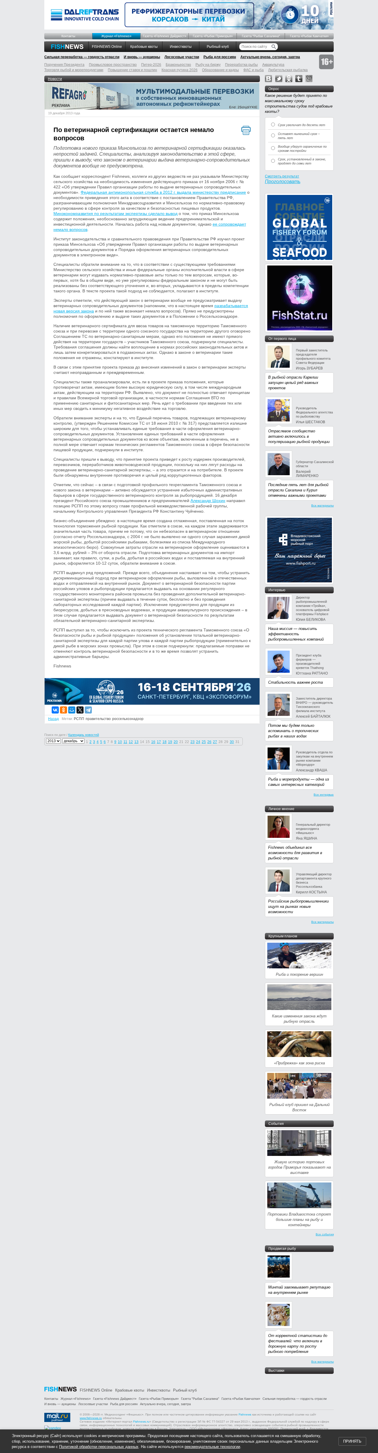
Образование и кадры (220, 70)
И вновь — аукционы (142, 57)
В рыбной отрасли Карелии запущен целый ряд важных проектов (293, 382)
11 (125, 742)
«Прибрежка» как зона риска (299, 1063)
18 (164, 742)
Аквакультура (273, 65)
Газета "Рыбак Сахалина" (261, 36)
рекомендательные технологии (212, 1446)
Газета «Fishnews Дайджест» (164, 36)
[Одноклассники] (63, 710)
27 (215, 742)
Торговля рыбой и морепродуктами (73, 70)
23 (192, 742)
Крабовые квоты (144, 47)
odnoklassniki (288, 78)
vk (268, 78)
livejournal (308, 78)
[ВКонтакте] (55, 710)
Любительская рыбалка (288, 70)
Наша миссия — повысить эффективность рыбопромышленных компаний (296, 633)
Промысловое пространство (113, 65)
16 (153, 742)
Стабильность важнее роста (295, 682)
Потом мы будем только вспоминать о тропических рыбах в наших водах (293, 730)
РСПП (79, 719)
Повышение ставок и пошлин (132, 70)
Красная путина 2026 (180, 70)
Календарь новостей (83, 735)
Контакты (68, 36)
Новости (55, 79)
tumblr (298, 78)
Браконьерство (178, 65)
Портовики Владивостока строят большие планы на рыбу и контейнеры (299, 1219)
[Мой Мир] (71, 710)
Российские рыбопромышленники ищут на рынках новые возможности (298, 906)
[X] (80, 710)
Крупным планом (282, 936)
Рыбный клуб (218, 47)
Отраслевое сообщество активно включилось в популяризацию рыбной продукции (299, 436)
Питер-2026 (151, 65)
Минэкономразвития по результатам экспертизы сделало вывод (115, 213)
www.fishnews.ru (91, 1418)
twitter (278, 78)
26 (209, 742)
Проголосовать (282, 181)
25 (204, 742)
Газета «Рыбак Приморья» (213, 36)
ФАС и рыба (253, 70)
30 (232, 742)
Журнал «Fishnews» (116, 36)
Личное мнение (281, 809)
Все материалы (322, 505)
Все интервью (324, 794)
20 (176, 742)
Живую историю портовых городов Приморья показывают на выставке (299, 1167)
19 (170, 742)
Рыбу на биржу (208, 65)
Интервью (276, 590)
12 (131, 742)
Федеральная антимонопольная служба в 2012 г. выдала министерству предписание (163, 192)
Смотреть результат (282, 176)
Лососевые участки (181, 57)
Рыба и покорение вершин (299, 974)
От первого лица (282, 339)
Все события (325, 1234)
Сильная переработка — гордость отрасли (81, 57)
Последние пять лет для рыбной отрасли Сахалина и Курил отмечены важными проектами (298, 490)
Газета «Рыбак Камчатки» (309, 36)
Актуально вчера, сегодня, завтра (270, 57)
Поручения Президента (64, 65)
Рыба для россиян (219, 57)
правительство (98, 719)
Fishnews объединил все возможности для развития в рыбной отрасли (295, 852)
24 (198, 742)
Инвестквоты (181, 47)
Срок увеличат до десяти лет (301, 125)
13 (136, 742)
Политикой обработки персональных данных (99, 1446)
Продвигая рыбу (282, 1249)
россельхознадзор (128, 719)
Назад (53, 719)
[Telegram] (88, 710)
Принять (352, 1441)
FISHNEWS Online (107, 47)
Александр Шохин (207, 500)
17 (159, 742)
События (276, 1124)
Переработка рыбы (241, 65)
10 (120, 742)
